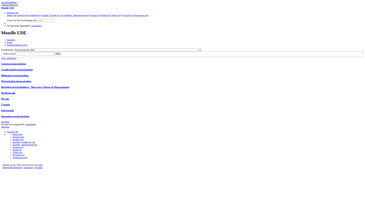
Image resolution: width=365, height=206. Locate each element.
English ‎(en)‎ (18, 139)
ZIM (40, 165)
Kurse (9, 42)
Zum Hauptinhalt (9, 2)
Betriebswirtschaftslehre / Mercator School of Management (35, 87)
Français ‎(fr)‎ (18, 147)
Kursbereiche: (7, 50)
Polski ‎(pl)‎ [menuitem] (105, 15)
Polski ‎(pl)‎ (17, 150)
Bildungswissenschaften (15, 75)
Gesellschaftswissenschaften (17, 69)
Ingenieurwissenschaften (15, 116)
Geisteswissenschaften (13, 63)
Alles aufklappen (8, 58)
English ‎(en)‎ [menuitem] (35, 15)
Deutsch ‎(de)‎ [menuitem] (23, 15)
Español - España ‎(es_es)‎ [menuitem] (52, 15)
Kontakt (38, 167)
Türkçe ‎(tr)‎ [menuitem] (115, 15)
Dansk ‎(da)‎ (18, 134)
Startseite (11, 40)
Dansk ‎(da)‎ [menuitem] (12, 15)
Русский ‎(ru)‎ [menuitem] (127, 15)
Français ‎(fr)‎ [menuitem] (94, 15)
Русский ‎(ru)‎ (19, 155)
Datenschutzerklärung (12, 167)
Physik (5, 98)
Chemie (5, 104)
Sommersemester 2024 (17, 45)
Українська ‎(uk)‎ (20, 157)
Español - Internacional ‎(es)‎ (25, 144)
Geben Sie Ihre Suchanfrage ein (21, 20)
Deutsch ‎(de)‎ (12, 13)
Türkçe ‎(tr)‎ (17, 152)
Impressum (29, 167)
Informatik (7, 110)
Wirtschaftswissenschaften (16, 81)
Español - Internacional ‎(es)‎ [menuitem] (76, 15)
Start (58, 54)
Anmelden (36, 26)
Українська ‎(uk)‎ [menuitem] (141, 15)
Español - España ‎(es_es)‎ (24, 142)
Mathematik (8, 93)
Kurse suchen (9, 54)
